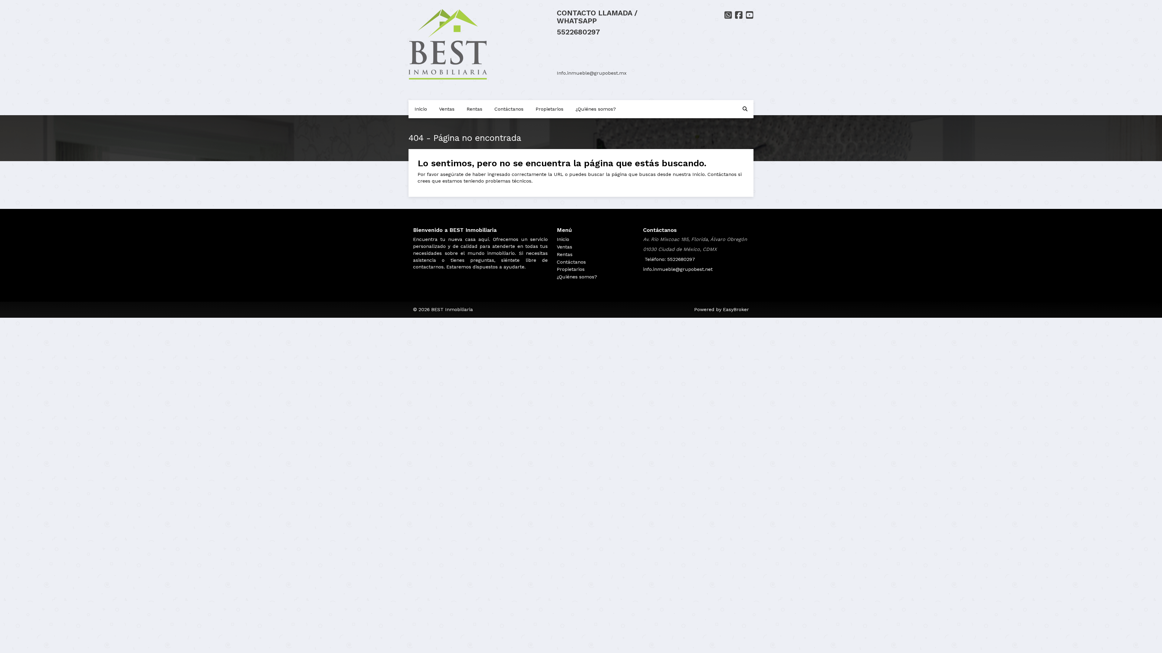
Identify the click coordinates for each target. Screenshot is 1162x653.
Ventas (447, 109)
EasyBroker (736, 309)
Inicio (421, 109)
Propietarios (549, 109)
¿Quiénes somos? (596, 109)
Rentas (474, 109)
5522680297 (578, 32)
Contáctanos (509, 109)
